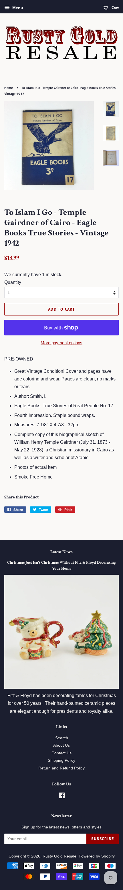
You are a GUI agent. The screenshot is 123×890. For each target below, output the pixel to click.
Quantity (12, 282)
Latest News (61, 552)
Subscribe (102, 838)
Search (61, 738)
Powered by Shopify (97, 856)
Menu (17, 7)
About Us (61, 745)
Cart (114, 7)
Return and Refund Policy (61, 768)
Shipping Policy (61, 760)
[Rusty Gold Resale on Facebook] (61, 797)
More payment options (61, 342)
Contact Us (61, 753)
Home (8, 87)
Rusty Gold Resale (59, 856)
